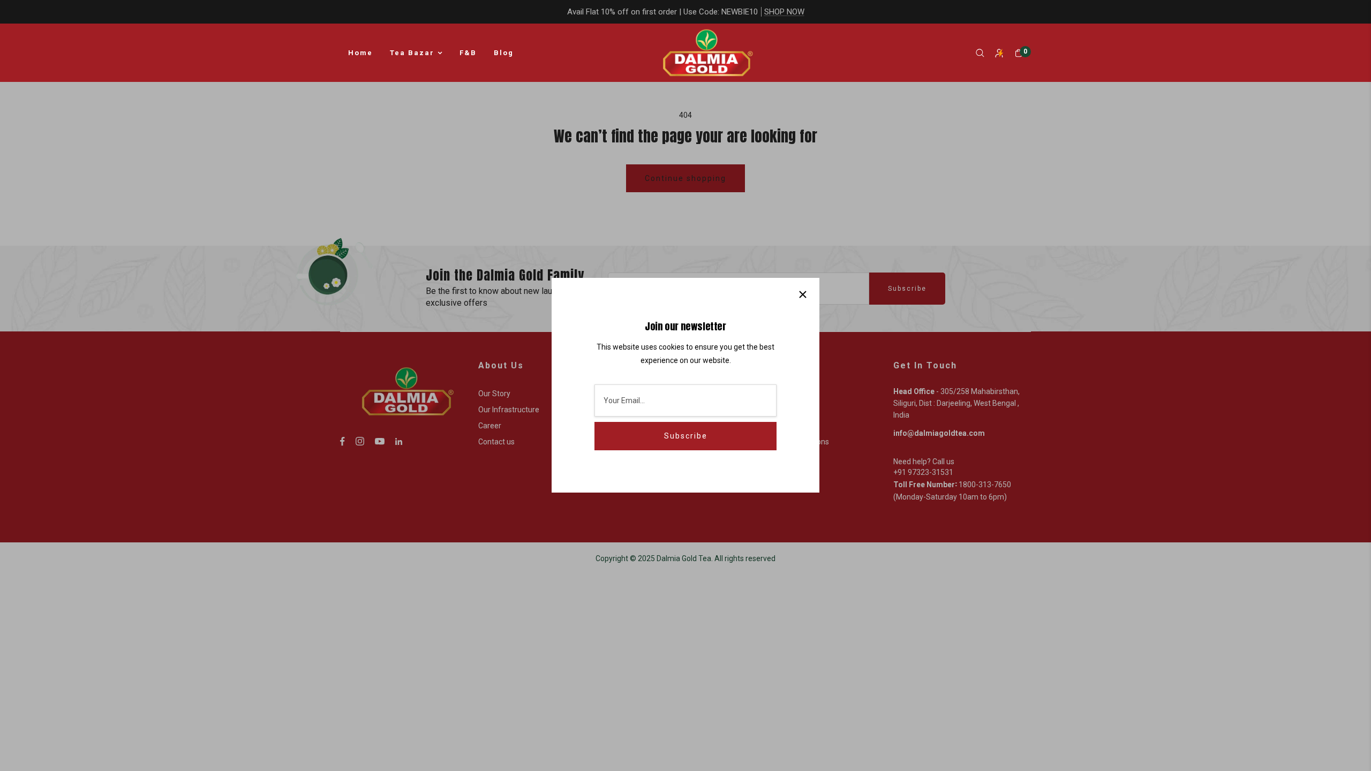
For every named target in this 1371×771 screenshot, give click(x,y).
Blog (504, 53)
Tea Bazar (412, 53)
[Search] (980, 53)
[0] (1018, 53)
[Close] (803, 294)
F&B (468, 53)
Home (360, 53)
